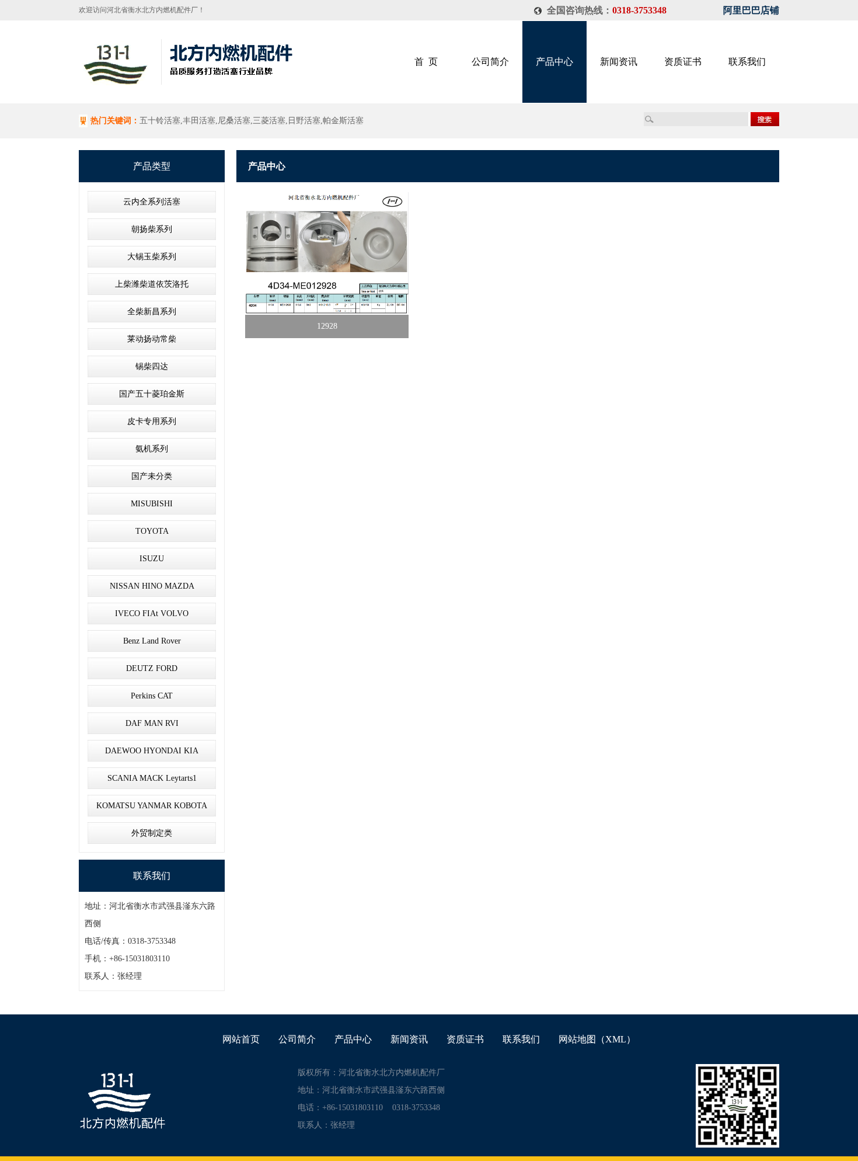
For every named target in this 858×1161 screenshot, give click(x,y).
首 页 (426, 62)
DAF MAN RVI (152, 723)
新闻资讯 (618, 62)
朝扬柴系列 (151, 229)
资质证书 (683, 62)
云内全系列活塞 (151, 201)
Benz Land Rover (152, 641)
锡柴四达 (151, 366)
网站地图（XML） (597, 1039)
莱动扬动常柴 (151, 339)
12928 (327, 326)
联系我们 (747, 62)
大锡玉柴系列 (151, 256)
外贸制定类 (151, 833)
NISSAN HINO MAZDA (152, 586)
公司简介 (490, 62)
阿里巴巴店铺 (751, 10)
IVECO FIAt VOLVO (152, 613)
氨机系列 (151, 448)
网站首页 (241, 1039)
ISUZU (151, 558)
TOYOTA (152, 531)
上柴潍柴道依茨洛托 (152, 284)
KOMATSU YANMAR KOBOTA (151, 805)
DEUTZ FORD (151, 668)
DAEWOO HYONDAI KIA (151, 750)
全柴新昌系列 (151, 311)
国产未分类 (151, 476)
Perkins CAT (152, 695)
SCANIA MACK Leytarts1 (152, 778)
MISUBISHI (152, 503)
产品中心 (554, 62)
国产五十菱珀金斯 (151, 394)
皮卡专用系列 (151, 421)
